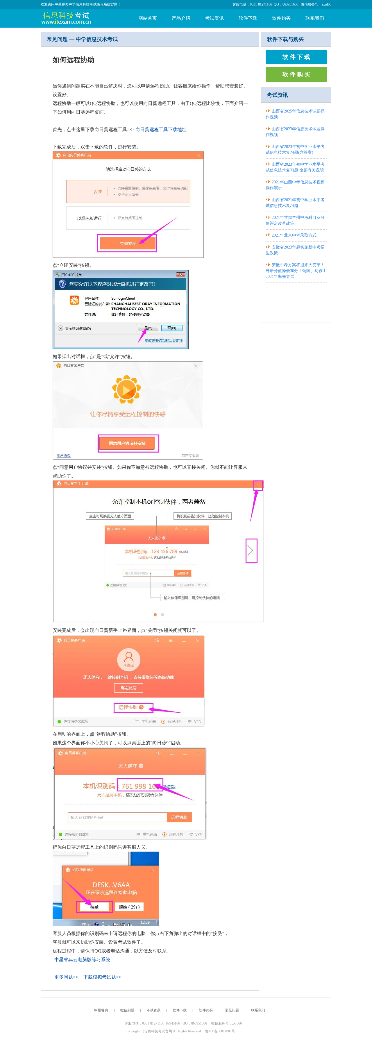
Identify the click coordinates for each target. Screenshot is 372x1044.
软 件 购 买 (296, 74)
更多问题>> (66, 977)
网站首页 (147, 18)
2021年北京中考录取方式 (294, 235)
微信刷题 (127, 1010)
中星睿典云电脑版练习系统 (82, 959)
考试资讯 (214, 18)
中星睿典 (101, 1010)
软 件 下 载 (296, 57)
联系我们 (314, 18)
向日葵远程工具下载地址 (161, 129)
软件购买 (281, 18)
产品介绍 (181, 18)
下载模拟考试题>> (102, 977)
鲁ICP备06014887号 (220, 1031)
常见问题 (232, 1010)
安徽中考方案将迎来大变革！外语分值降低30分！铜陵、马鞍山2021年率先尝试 (296, 271)
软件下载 (248, 18)
